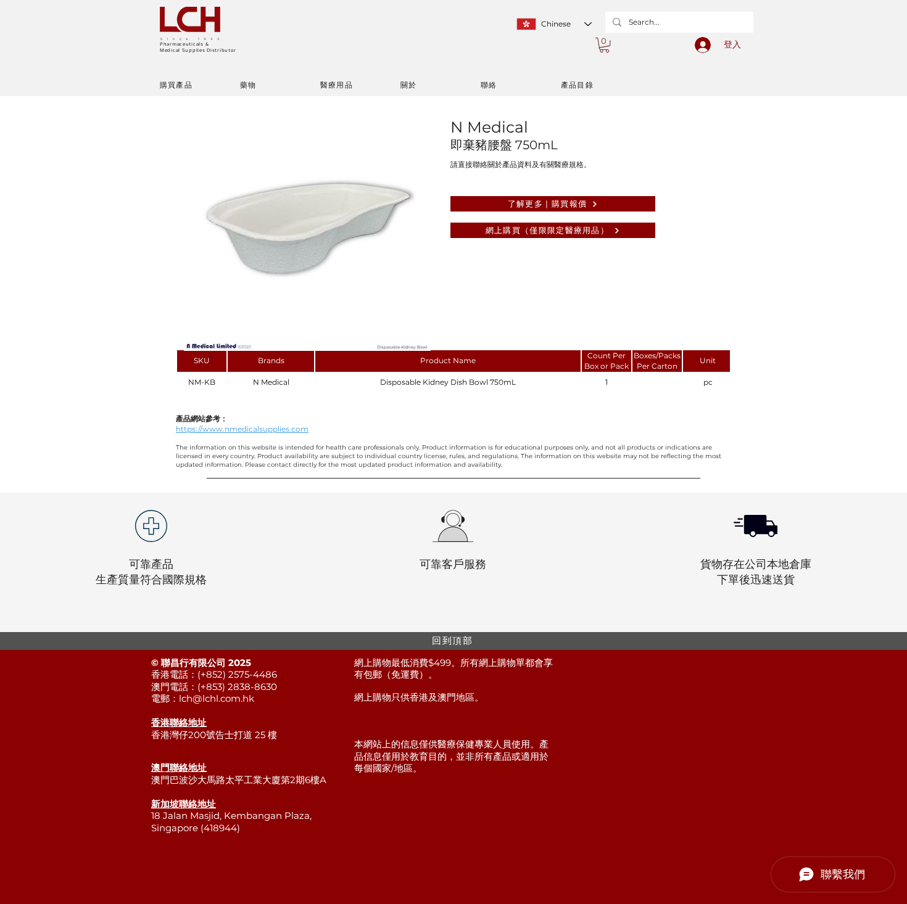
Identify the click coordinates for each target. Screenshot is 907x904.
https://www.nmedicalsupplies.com (242, 429)
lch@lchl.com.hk (216, 698)
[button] (604, 45)
